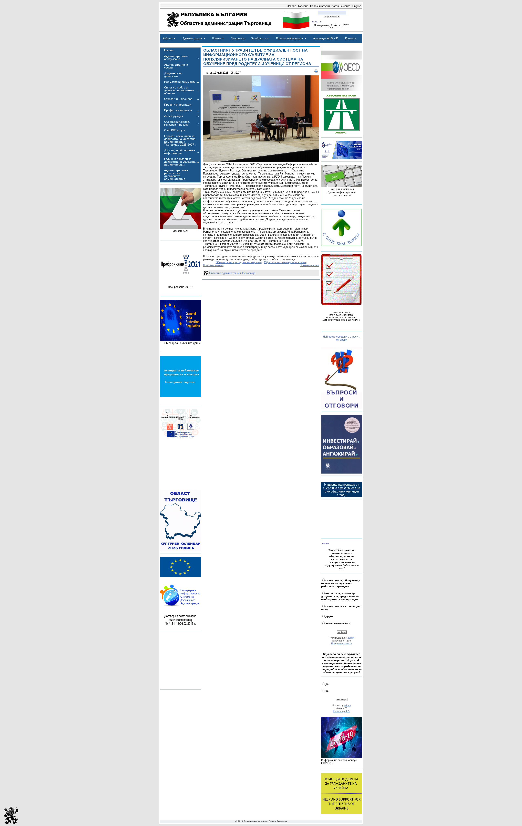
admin (350, 637)
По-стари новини (213, 265)
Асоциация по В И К (325, 38)
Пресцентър (238, 38)
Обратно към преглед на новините (285, 262)
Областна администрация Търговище (232, 273)
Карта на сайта (341, 6)
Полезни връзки (320, 6)
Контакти (350, 38)
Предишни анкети (341, 643)
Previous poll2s (341, 711)
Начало (291, 6)
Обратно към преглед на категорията (239, 262)
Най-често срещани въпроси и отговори (341, 338)
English (356, 6)
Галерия (303, 6)
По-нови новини (309, 265)
